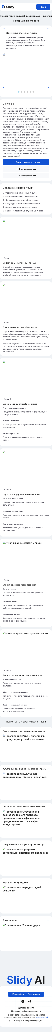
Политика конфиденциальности (26, 1011)
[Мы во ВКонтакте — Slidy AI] (22, 1001)
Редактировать (28, 169)
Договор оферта (26, 1008)
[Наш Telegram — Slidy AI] (29, 1001)
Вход (43, 7)
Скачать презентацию (28, 162)
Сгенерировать (28, 175)
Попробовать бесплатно (26, 994)
